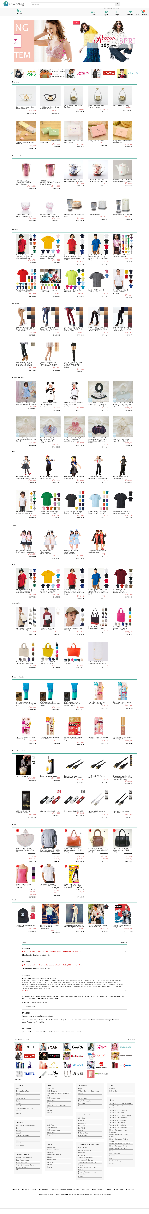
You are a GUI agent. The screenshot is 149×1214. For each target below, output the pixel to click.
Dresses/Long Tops (23, 1091)
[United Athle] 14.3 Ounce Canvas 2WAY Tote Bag (97, 627)
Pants (18, 1096)
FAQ (110, 1189)
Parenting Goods (22, 1167)
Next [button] (137, 73)
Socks (18, 1140)
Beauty (111, 1158)
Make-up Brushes (84, 1133)
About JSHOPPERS (98, 1189)
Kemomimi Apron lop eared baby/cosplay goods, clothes (26, 403)
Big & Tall (50, 1162)
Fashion (112, 1156)
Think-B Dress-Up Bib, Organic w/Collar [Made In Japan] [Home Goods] (122, 439)
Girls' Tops (51, 1088)
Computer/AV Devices (86, 1160)
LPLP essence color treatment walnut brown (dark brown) (50, 703)
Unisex (18, 1111)
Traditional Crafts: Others (118, 1127)
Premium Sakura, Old (95, 214)
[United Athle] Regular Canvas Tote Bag (23, 629)
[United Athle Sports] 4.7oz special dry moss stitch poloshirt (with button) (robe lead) (98, 257)
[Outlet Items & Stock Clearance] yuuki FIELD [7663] (121, 850)
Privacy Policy (44, 1189)
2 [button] (74, 66)
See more (123, 942)
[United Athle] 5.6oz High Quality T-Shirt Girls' (121, 255)
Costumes (81, 1165)
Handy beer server (22, 776)
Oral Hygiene (82, 1135)
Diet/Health (82, 1128)
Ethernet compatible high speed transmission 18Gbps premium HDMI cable (122, 777)
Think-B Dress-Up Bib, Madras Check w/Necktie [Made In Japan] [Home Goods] (48, 440)
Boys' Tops (51, 1100)
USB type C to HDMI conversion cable (23, 812)
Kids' (49, 1085)
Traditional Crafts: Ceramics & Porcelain (119, 1107)
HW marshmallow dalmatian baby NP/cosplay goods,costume (74, 404)
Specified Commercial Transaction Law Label (66, 1189)
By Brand (81, 1155)
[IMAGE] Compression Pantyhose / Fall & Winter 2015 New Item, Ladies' (49, 364)
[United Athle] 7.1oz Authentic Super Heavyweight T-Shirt (120, 590)
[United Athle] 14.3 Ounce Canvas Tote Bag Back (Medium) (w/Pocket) (122, 628)
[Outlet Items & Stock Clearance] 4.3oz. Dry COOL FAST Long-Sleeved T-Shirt (50, 850)
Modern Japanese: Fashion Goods (118, 1140)
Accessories (51, 1160)
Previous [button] (12, 73)
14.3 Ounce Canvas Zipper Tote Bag (73, 662)
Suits (18, 1101)
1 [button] (71, 66)
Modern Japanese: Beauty (118, 1146)
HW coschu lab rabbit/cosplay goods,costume (45, 552)
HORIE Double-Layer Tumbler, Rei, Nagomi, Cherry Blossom (23, 182)
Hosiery (18, 1143)
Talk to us (86, 1189)
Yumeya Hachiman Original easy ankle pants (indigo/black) (49, 926)
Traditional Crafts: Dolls (117, 1125)
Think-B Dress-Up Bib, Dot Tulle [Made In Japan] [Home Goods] (26, 439)
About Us (16, 1189)
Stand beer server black (48, 776)
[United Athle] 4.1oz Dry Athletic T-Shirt (48, 290)
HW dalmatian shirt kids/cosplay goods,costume (98, 477)
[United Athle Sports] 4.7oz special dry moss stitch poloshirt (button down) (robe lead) (74, 257)
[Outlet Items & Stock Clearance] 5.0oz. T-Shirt (48, 885)
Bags (80, 1088)
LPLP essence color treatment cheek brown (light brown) (26, 703)
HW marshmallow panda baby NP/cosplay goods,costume (48, 404)
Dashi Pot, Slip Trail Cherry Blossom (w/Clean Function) (122, 180)
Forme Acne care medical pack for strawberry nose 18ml (73, 738)
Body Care (82, 1123)
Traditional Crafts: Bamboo (118, 1110)
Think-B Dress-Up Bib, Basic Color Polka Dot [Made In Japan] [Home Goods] (98, 404)
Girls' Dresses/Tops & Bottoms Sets (58, 1094)
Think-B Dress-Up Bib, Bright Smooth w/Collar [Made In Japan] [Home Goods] (123, 404)
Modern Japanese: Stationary (119, 1143)
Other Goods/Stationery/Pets (89, 1144)
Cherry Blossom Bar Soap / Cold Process (122, 141)
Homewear (19, 1138)
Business (50, 1152)
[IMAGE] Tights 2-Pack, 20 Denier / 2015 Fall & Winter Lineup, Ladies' (25, 328)
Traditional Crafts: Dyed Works (120, 1115)
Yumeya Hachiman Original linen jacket (122, 926)
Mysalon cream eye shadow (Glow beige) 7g (122, 738)
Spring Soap (44, 142)
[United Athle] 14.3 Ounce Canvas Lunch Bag (49, 662)
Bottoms (112, 1088)
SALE (112, 1085)
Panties (18, 1130)
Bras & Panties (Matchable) (25, 1125)
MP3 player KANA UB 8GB (73, 811)
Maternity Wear (21, 1162)
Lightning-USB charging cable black (121, 812)
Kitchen (112, 1151)
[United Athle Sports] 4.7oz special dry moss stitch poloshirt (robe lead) (25, 256)
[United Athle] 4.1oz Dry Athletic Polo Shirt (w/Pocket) (121, 291)
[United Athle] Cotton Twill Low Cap (73, 629)
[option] (74, 41)
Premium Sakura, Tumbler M (123, 214)
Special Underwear (22, 1135)
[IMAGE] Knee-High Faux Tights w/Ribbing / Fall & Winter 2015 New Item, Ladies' (73, 364)
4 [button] (81, 66)
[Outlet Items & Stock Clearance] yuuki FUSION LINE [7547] (73, 850)
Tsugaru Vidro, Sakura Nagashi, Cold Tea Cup (24, 215)
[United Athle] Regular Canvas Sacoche (47, 629)
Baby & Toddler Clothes (24, 1157)
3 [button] (78, 66)
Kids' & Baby (113, 1091)
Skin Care (81, 1118)
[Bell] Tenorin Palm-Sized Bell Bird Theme (97, 106)
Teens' (50, 1122)
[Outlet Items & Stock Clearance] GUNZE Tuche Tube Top (25, 885)
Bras (17, 1128)
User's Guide (119, 1189)
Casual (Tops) (52, 1147)
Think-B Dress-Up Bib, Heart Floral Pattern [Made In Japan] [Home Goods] (74, 439)
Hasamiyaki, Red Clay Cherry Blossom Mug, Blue (73, 180)
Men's (50, 1144)
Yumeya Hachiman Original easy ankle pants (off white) (74, 926)
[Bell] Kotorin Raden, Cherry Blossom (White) (25, 108)
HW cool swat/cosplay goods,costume (120, 477)
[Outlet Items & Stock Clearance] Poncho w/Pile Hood (25, 850)
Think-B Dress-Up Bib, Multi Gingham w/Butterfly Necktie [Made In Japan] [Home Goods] (98, 440)
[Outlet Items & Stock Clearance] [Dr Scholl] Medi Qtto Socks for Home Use (74, 885)
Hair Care (81, 1125)
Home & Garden (114, 1153)
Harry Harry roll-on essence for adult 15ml (49, 738)
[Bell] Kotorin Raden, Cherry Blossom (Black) (50, 108)
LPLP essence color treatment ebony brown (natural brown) (72, 703)
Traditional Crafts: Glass (117, 1123)
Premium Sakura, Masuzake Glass (74, 215)
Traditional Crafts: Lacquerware (120, 1103)
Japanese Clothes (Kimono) (25, 1108)
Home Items (82, 1148)
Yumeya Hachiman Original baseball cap (25, 926)
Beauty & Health (84, 1115)
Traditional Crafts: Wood (117, 1113)
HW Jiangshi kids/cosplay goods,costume (49, 477)
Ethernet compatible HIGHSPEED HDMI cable (73, 777)
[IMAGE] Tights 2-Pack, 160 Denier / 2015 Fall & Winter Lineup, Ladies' (123, 328)
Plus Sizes (20, 1106)
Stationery (81, 1153)
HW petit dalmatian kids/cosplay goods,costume (26, 477)
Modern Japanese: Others (118, 1148)
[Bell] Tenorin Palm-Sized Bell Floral (73, 106)
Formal (18, 1103)
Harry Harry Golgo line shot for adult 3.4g (25, 738)
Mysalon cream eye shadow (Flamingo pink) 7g (98, 738)
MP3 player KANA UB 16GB (50, 811)
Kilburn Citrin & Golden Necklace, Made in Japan (97, 662)
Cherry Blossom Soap (96, 141)
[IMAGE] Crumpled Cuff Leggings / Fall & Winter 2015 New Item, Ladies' (24, 364)
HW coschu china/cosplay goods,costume (97, 551)
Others (18, 1113)
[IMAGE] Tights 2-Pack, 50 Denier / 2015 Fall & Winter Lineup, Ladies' (49, 328)
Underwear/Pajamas (54, 1155)
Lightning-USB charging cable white (96, 812)
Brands (80, 1130)
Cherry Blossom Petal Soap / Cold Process (74, 141)
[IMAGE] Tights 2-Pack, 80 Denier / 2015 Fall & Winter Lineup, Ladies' (73, 328)
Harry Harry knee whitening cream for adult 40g (122, 703)
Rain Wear (82, 1103)
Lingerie (19, 1133)
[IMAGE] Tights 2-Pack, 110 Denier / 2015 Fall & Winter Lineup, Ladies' (98, 328)
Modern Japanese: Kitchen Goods (87, 1168)
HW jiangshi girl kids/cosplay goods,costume (74, 477)
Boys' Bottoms (52, 1103)
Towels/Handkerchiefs (86, 1157)
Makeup (81, 1120)
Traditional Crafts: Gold (117, 1120)
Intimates (20, 1122)
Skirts (18, 1093)
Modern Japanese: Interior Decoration (87, 1173)
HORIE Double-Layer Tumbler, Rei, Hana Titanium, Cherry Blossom (50, 182)
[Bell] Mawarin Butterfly (121, 106)
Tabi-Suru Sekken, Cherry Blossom (25, 143)
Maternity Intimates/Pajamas (26, 1165)
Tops (18, 1088)
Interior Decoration (84, 1150)
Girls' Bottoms (52, 1091)
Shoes (49, 1157)
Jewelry (81, 1096)
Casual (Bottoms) (53, 1150)
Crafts (112, 1100)
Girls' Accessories (53, 1098)
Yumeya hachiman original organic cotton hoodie (97, 926)
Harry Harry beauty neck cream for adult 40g (96, 703)
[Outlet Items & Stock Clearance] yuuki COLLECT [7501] (98, 850)
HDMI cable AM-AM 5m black (96, 777)
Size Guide (130, 1189)
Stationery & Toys (115, 1161)
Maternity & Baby (23, 1154)
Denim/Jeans (20, 1098)
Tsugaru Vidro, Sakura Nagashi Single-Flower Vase (50, 215)
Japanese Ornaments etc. (87, 1162)
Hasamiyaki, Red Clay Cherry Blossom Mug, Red (97, 180)
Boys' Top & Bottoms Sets (56, 1105)
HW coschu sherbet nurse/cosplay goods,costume (71, 552)
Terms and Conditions (30, 1189)
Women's (20, 1085)
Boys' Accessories (53, 1108)
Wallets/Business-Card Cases (88, 1091)
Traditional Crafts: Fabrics (118, 1118)
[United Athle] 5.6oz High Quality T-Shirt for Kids (24, 512)
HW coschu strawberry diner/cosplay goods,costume (26, 551)
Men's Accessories (85, 1101)
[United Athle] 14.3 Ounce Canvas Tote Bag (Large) (25, 662)
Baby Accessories (22, 1160)
